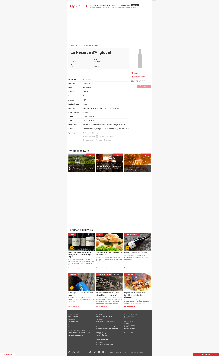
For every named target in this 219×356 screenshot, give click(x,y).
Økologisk (88, 133)
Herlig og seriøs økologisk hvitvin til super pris (80, 294)
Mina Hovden (72, 326)
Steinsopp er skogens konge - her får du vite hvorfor (109, 253)
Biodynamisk (98, 133)
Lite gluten (102, 136)
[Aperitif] (78, 6)
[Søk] (148, 5)
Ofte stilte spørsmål (102, 339)
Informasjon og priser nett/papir (105, 321)
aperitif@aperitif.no (102, 334)
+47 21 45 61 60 (105, 335)
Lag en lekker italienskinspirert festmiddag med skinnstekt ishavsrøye (134, 295)
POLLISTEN (94, 5)
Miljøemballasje (90, 140)
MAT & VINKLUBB (123, 5)
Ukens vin (98, 7)
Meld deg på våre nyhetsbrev (104, 344)
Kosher (111, 136)
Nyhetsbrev (114, 7)
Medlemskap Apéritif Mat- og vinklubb (107, 328)
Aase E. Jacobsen (73, 316)
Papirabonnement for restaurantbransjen (108, 326)
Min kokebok (121, 7)
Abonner (135, 5)
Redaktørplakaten (85, 332)
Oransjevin (109, 140)
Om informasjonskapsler (75, 335)
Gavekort (108, 7)
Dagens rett (93, 7)
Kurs (113, 5)
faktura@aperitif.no (129, 328)
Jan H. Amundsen (73, 321)
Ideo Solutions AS (140, 352)
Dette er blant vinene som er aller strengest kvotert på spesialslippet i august (80, 255)
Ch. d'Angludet (87, 79)
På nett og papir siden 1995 (104, 316)
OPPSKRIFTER (105, 5)
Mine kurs (127, 7)
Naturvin (100, 140)
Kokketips (133, 7)
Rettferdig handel (90, 136)
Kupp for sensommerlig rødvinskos (136, 253)
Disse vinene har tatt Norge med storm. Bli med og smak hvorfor (107, 294)
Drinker (104, 7)
